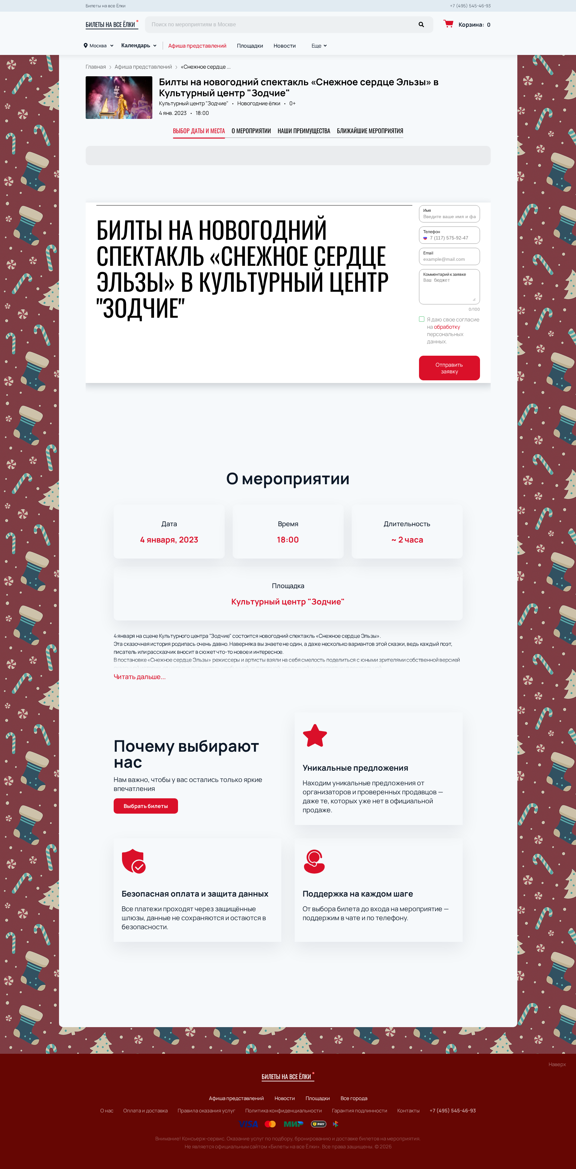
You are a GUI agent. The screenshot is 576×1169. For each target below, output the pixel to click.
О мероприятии (251, 130)
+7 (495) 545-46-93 (470, 6)
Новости (285, 45)
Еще (317, 45)
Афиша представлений (197, 45)
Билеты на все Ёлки (110, 24)
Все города (354, 1098)
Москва (98, 45)
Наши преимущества (304, 130)
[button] (426, 237)
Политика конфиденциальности (283, 1110)
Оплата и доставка (145, 1110)
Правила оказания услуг (206, 1110)
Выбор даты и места (199, 130)
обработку (447, 326)
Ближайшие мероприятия (370, 130)
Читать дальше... (140, 676)
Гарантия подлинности (359, 1110)
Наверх (557, 1064)
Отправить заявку (449, 368)
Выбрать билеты (146, 806)
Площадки (250, 45)
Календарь (135, 45)
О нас (106, 1110)
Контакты (408, 1110)
